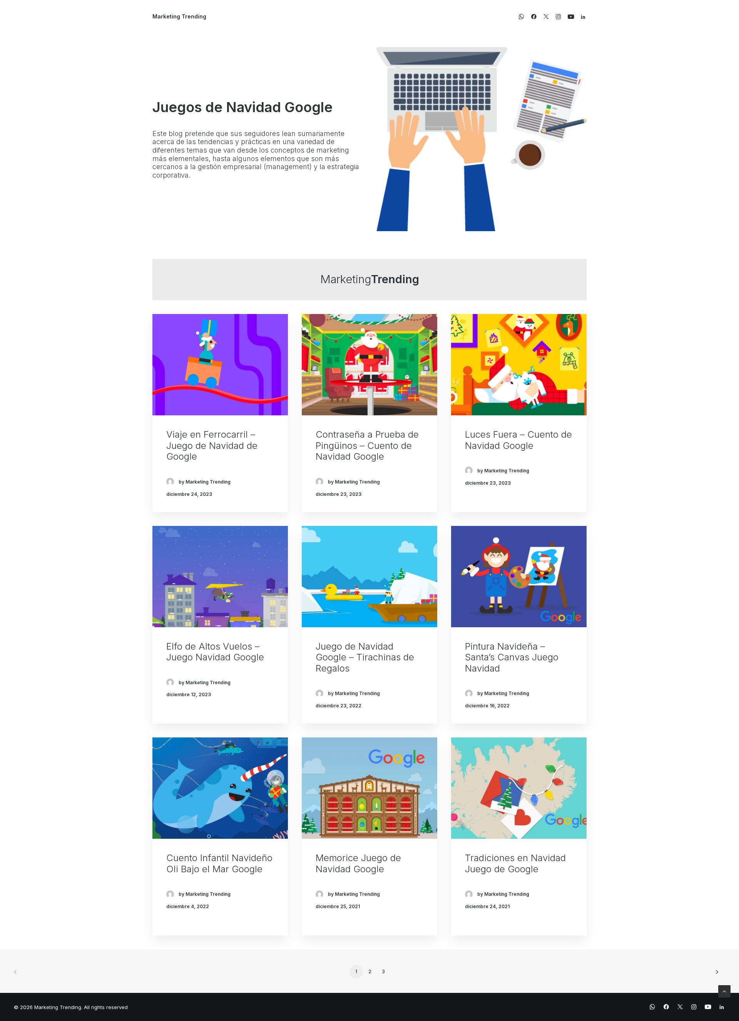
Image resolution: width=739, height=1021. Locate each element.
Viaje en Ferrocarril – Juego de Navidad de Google (211, 445)
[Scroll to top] (724, 990)
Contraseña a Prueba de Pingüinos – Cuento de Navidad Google (367, 445)
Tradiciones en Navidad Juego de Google (515, 863)
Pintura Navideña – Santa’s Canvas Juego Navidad (511, 657)
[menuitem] (523, 16)
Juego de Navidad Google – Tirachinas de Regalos (365, 657)
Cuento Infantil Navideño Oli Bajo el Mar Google (219, 863)
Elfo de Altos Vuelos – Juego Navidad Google (215, 652)
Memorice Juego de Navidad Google (358, 863)
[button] (523, 16)
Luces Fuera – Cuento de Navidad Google (518, 440)
